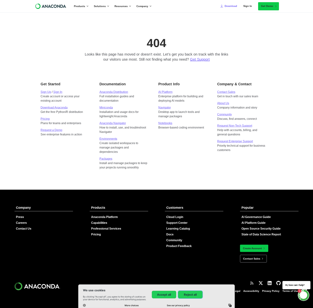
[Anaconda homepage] (51, 6)
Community (224, 114)
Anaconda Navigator (112, 123)
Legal (236, 290)
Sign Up (46, 91)
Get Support (200, 59)
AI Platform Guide (253, 222)
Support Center (176, 222)
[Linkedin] (269, 283)
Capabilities (99, 222)
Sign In (247, 6)
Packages (105, 158)
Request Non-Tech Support (234, 125)
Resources (121, 6)
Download (231, 6)
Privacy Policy (270, 290)
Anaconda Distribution (113, 91)
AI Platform (165, 91)
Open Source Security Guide (261, 228)
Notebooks (165, 123)
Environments (108, 138)
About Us (223, 103)
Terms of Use (290, 290)
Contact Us (23, 228)
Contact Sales (226, 91)
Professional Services (106, 228)
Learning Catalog (178, 228)
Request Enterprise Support (235, 141)
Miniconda (106, 107)
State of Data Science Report (261, 234)
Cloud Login (174, 217)
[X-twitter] (260, 283)
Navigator (164, 107)
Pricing (45, 118)
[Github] (278, 283)
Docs (170, 234)
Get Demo (267, 6)
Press (20, 217)
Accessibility (251, 290)
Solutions (100, 6)
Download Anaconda (54, 107)
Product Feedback (179, 246)
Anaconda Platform (104, 217)
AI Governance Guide (256, 217)
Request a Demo (51, 130)
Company (142, 6)
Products (79, 6)
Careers (21, 222)
